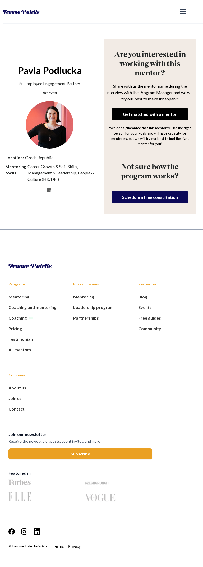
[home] (90, 11)
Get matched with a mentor (150, 114)
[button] (182, 11)
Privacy (74, 546)
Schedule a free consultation (150, 197)
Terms (58, 546)
